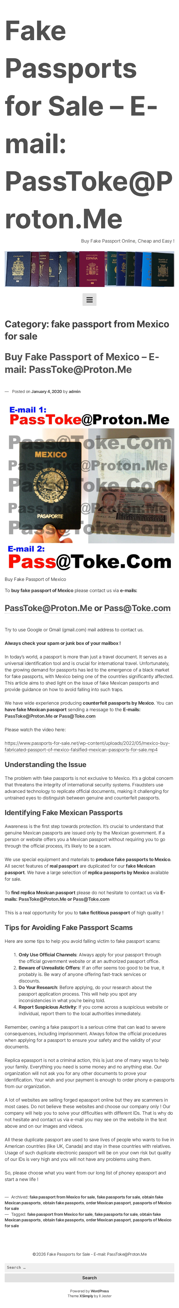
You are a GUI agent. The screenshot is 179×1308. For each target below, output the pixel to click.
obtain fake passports (63, 1202)
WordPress (100, 1291)
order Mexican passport (108, 1202)
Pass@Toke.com (137, 608)
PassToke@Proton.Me (48, 608)
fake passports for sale (118, 1197)
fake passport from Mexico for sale (62, 1197)
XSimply (86, 1296)
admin (75, 391)
